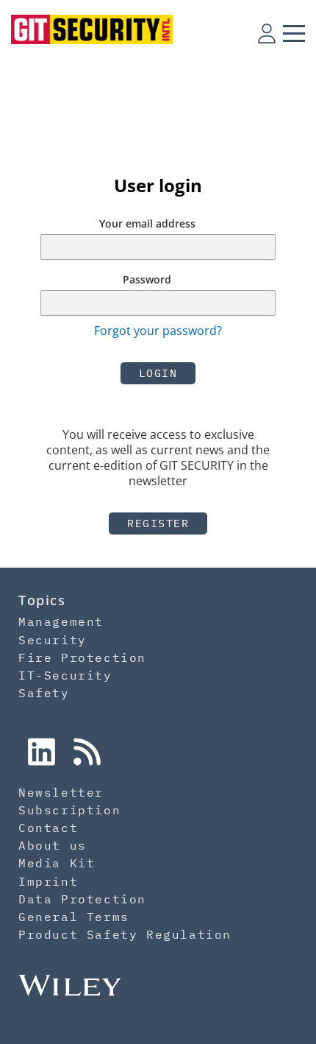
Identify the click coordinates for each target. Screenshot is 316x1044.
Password (147, 279)
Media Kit (56, 863)
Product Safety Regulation (124, 934)
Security (52, 639)
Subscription (69, 810)
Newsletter (61, 792)
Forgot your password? (158, 330)
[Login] (267, 33)
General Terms (73, 916)
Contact (48, 827)
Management (61, 621)
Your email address (147, 223)
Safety (44, 692)
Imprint (48, 881)
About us (52, 845)
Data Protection (82, 899)
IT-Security (65, 675)
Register (158, 523)
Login (158, 373)
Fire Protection (82, 657)
